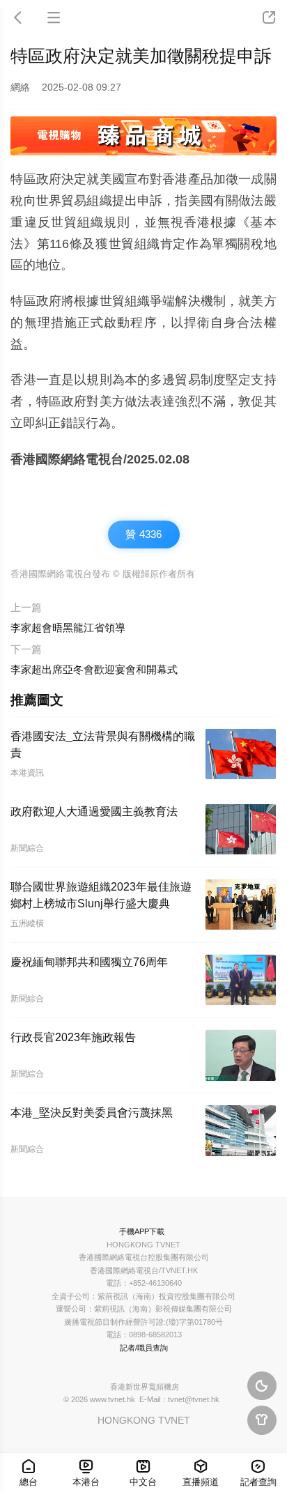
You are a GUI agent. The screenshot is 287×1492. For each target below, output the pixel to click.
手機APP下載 (141, 1231)
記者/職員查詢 (144, 1348)
